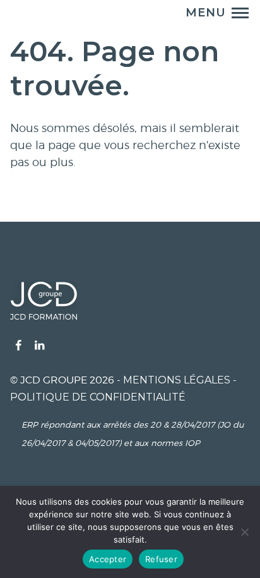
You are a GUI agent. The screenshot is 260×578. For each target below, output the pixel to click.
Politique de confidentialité (98, 397)
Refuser (161, 559)
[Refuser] (244, 532)
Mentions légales (176, 380)
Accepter (107, 559)
